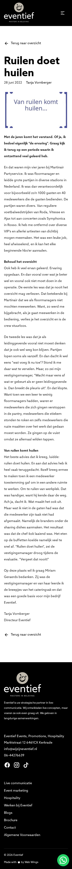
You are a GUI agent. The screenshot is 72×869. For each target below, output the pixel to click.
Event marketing (16, 790)
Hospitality (12, 798)
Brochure (10, 820)
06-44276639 (14, 755)
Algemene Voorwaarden (22, 835)
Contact (10, 827)
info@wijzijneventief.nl (21, 749)
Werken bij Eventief (18, 805)
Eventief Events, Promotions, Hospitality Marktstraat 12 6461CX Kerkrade (34, 739)
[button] (63, 860)
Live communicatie (18, 783)
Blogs (8, 813)
